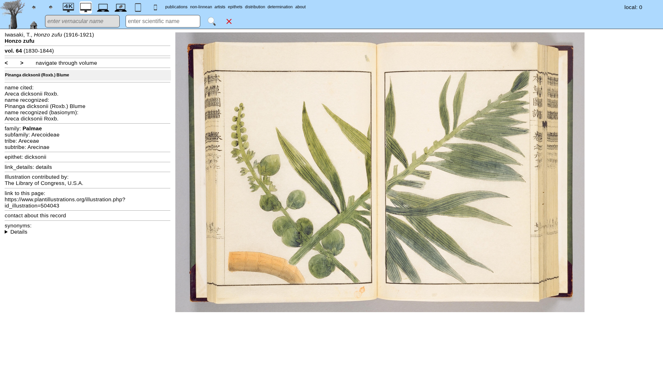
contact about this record (35, 215)
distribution (255, 7)
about (300, 7)
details (44, 167)
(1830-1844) (29, 51)
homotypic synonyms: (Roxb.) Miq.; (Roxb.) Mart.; (87, 232)
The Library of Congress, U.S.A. (44, 183)
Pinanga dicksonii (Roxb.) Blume (37, 75)
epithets (235, 7)
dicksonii (35, 157)
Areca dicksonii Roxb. (32, 94)
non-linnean (201, 7)
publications (176, 7)
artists (219, 7)
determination (280, 7)
